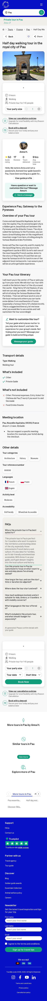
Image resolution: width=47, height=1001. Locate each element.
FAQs (7, 828)
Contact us (9, 833)
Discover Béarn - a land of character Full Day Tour (15, 807)
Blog (7, 878)
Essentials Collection (13, 888)
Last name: (9, 926)
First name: (9, 917)
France (19, 29)
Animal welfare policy (13, 893)
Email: (7, 935)
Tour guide (9, 865)
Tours (10, 29)
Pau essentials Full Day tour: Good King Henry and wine (15, 800)
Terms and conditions (23, 983)
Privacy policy (23, 988)
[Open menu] (41, 4)
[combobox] (33, 674)
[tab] (22, 793)
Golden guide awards (13, 883)
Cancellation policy (23, 992)
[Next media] (41, 66)
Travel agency (10, 861)
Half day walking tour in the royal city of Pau (33, 800)
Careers (8, 897)
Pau (28, 29)
